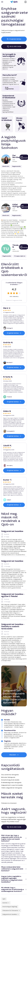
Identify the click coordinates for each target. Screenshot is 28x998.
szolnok (4, 903)
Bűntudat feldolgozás (8, 777)
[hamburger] (2, 2)
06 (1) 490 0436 (15, 46)
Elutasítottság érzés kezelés (10, 780)
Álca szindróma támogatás (10, 774)
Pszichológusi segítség (9, 906)
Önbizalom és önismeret (9, 803)
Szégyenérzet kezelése (9, 914)
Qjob (3, 899)
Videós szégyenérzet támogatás (11, 788)
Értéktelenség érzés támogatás (11, 782)
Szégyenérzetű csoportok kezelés (12, 785)
